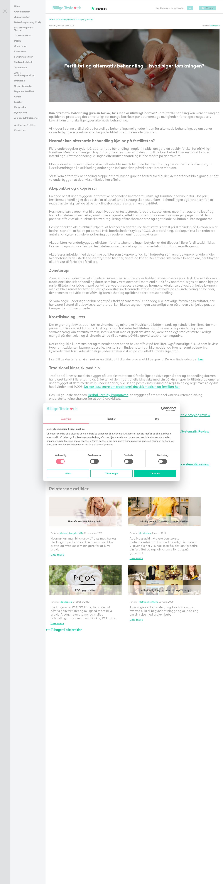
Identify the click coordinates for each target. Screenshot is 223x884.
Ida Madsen (215, 25)
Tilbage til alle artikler (64, 629)
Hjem (17, 6)
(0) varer (210, 8)
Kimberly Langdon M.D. (71, 533)
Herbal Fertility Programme (108, 395)
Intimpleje (19, 80)
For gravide (20, 107)
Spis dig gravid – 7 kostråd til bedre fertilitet (164, 521)
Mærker (18, 101)
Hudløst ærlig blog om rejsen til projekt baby (164, 590)
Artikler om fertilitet (25, 125)
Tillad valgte (111, 473)
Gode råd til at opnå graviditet (80, 19)
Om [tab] (157, 419)
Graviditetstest (22, 11)
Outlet (17, 96)
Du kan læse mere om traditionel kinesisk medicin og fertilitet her (132, 386)
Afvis (68, 473)
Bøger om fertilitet (24, 91)
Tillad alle (155, 473)
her (200, 359)
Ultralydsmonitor (23, 86)
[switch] (94, 461)
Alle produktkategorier (26, 117)
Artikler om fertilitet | (58, 19)
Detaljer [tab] (111, 419)
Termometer (20, 67)
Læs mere (57, 554)
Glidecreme (20, 46)
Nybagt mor (20, 112)
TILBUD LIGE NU (23, 35)
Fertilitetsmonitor (23, 56)
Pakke (17, 40)
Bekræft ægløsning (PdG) (27, 22)
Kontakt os (20, 130)
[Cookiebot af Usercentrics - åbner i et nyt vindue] (163, 409)
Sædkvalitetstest (23, 62)
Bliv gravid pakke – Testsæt (24, 28)
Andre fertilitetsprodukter (24, 74)
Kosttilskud (20, 51)
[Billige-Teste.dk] (67, 8)
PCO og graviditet (85, 590)
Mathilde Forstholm (148, 601)
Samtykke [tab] (66, 419)
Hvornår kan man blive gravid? (85, 521)
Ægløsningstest (22, 17)
